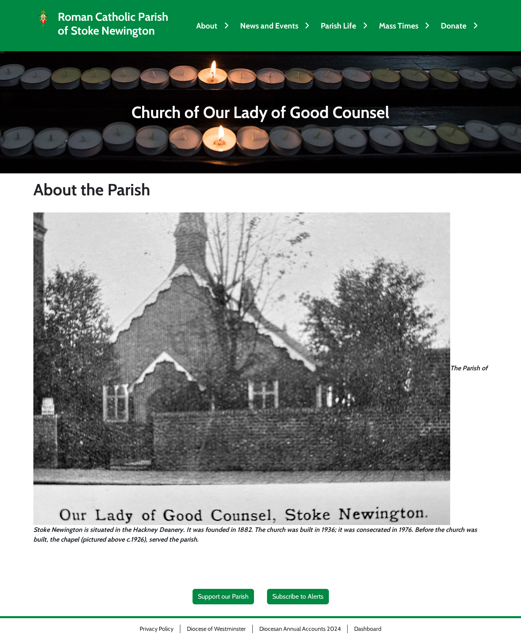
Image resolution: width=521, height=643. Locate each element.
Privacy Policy (156, 628)
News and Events (269, 26)
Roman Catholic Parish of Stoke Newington (113, 23)
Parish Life (338, 26)
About (206, 26)
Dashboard (367, 628)
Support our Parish (223, 596)
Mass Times (398, 26)
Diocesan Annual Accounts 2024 (300, 628)
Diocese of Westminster (216, 628)
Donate (453, 26)
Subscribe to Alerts (298, 596)
